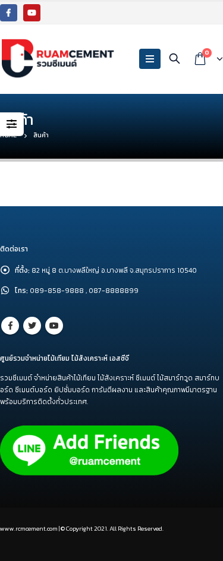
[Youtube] (31, 12)
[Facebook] (8, 12)
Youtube (54, 326)
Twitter (32, 326)
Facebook (10, 326)
